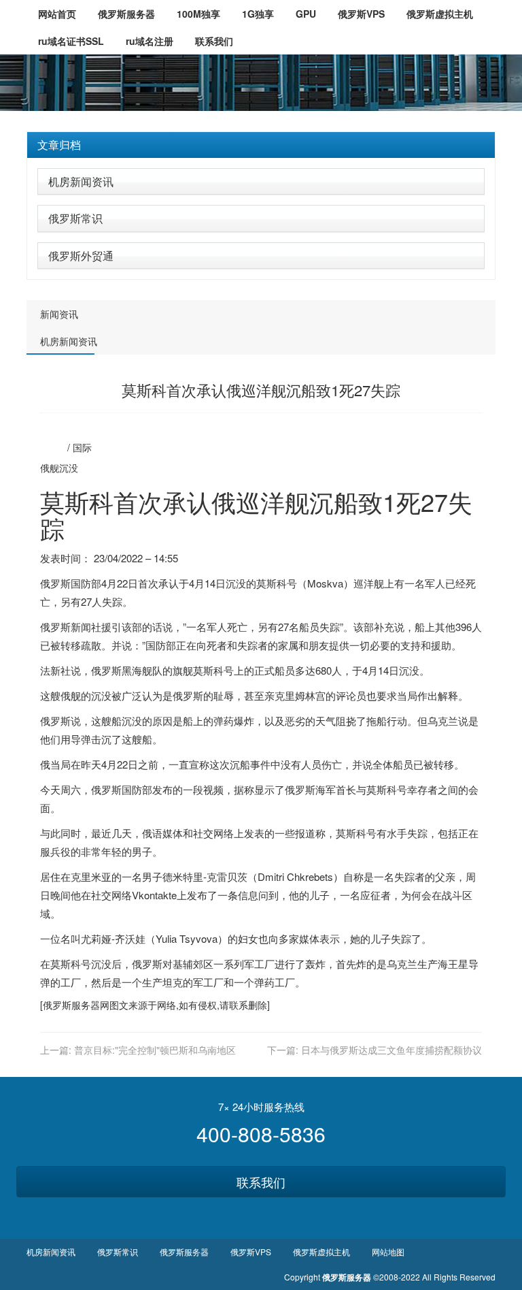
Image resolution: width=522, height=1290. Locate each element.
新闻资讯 (59, 314)
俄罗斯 (55, 583)
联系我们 (261, 1182)
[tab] (261, 145)
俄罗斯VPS (250, 1251)
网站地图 (388, 1251)
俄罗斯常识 (75, 218)
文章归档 (59, 144)
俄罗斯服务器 (71, 1005)
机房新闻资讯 (81, 181)
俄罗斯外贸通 (81, 255)
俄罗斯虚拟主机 (321, 1251)
